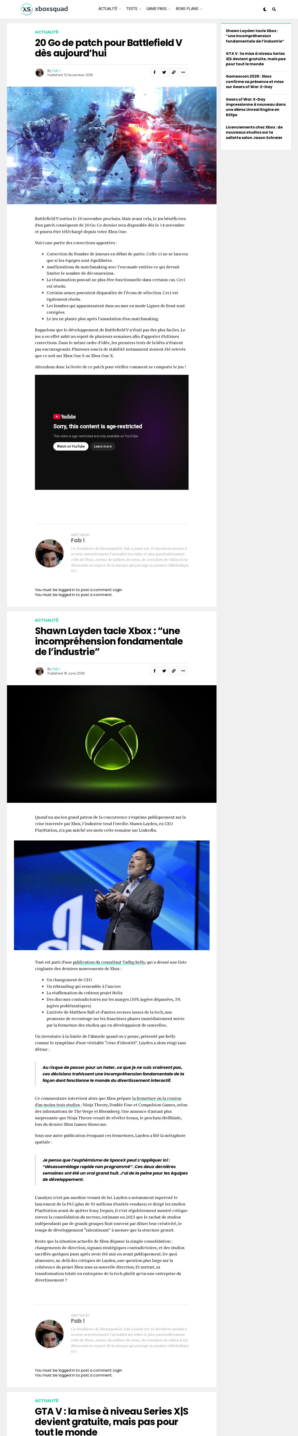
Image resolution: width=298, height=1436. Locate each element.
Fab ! (56, 70)
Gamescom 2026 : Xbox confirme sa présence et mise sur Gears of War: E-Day (255, 81)
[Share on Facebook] (154, 72)
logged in (66, 594)
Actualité (107, 9)
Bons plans (187, 9)
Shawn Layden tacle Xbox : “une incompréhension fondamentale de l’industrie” (255, 36)
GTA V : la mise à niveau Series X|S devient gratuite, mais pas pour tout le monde (256, 59)
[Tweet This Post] (164, 72)
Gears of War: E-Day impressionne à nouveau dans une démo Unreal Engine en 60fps (256, 107)
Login (117, 590)
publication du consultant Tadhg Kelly (109, 962)
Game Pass (156, 9)
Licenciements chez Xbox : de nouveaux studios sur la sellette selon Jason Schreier (254, 132)
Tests (131, 9)
